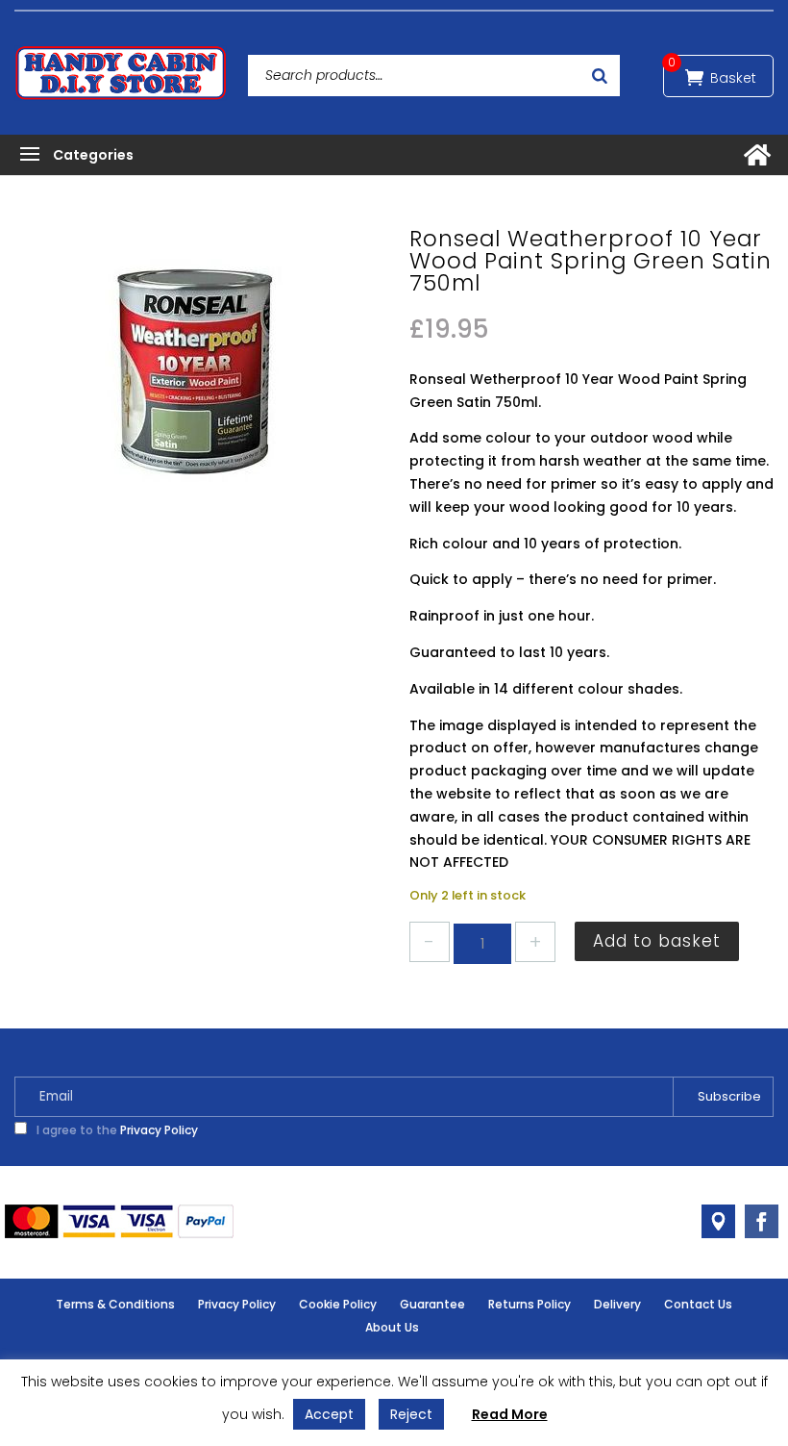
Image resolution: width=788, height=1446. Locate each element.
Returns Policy (529, 1304)
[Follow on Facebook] (761, 1221)
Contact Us (698, 1304)
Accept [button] (329, 1414)
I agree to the (116, 1130)
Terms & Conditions (115, 1304)
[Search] (599, 75)
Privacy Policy (159, 1130)
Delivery (617, 1304)
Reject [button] (411, 1414)
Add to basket (657, 940)
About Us (392, 1327)
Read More (510, 1414)
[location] (718, 1221)
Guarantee (432, 1304)
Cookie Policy (338, 1304)
